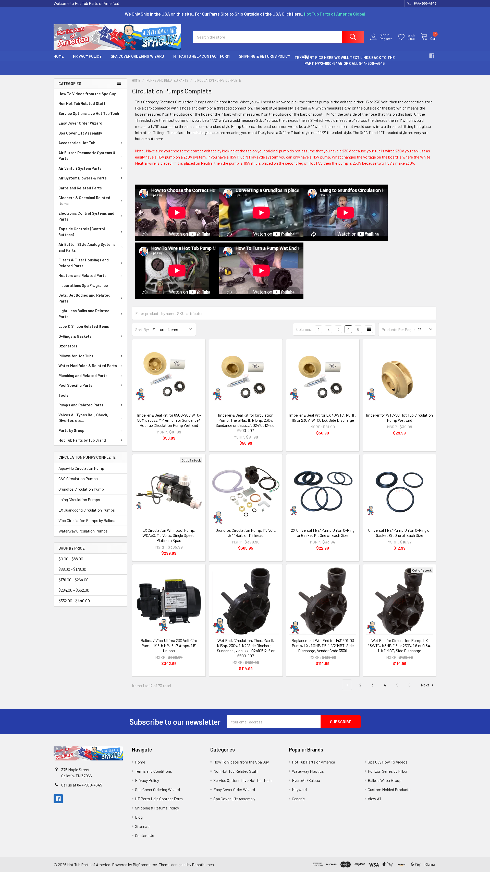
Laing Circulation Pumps (79, 499)
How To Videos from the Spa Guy (87, 93)
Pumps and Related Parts (80, 405)
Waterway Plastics (308, 771)
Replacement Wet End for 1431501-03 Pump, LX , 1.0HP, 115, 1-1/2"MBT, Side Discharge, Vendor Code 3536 (322, 645)
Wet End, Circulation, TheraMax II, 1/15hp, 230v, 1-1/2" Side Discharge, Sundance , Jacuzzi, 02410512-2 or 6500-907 (246, 648)
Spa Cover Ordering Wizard (137, 56)
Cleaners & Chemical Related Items (84, 200)
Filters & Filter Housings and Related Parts (83, 263)
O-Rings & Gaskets (75, 336)
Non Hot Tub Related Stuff (81, 103)
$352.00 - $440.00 (74, 600)
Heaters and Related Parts (82, 275)
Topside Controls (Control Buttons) (81, 231)
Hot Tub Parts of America (313, 761)
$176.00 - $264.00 (73, 579)
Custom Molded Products (389, 789)
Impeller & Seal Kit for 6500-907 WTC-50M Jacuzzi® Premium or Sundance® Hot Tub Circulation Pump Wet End (169, 420)
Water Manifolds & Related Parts (87, 365)
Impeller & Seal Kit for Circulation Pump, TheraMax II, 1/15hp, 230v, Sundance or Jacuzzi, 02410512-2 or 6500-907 (246, 423)
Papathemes (203, 864)
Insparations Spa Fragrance (83, 285)
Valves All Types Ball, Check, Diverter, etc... (83, 418)
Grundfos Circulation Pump (81, 489)
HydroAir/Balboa (306, 780)
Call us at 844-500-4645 (81, 784)
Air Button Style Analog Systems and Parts (87, 247)
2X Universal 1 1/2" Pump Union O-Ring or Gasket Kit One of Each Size (322, 533)
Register (386, 39)
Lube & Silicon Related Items (83, 326)
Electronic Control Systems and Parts (86, 216)
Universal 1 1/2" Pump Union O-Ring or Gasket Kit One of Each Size (399, 533)
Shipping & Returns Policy (264, 56)
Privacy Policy (87, 56)
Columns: (304, 329)
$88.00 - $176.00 (72, 569)
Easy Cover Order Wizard (80, 123)
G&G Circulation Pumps (78, 478)
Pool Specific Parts (75, 385)
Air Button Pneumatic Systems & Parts (87, 155)
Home (59, 56)
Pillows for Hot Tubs (75, 356)
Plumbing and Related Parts (82, 375)
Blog (139, 817)
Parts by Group (71, 430)
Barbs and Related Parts (80, 188)
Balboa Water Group (384, 780)
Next (425, 684)
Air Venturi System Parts (80, 168)
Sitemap (142, 826)
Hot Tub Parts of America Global (334, 13)
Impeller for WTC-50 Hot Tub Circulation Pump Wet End (399, 417)
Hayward (299, 789)
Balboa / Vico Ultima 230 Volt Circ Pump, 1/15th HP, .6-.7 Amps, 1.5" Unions (169, 645)
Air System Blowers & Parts (82, 178)
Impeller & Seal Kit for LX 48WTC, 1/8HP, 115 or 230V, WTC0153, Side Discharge (322, 417)
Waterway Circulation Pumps (83, 530)
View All (374, 798)
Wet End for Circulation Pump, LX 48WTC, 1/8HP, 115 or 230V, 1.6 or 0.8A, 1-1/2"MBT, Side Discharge (399, 645)
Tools (63, 395)
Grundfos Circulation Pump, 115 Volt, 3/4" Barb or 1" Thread (246, 533)
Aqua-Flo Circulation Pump (81, 468)
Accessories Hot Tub (76, 142)
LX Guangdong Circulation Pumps (86, 509)
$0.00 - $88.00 (70, 558)
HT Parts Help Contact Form (201, 56)
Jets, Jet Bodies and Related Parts (84, 298)
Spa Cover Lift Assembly (80, 133)
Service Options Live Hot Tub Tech (88, 113)
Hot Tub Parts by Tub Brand (82, 440)
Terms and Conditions (153, 771)
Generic (298, 798)
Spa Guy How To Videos (388, 761)
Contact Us (144, 835)
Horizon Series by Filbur (388, 771)
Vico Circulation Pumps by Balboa (86, 520)
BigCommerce (145, 864)
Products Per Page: (398, 329)
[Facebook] (431, 55)
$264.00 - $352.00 (73, 590)
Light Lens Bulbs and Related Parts (83, 313)
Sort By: (142, 329)
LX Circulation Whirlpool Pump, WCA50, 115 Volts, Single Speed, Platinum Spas (168, 535)
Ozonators (67, 346)
